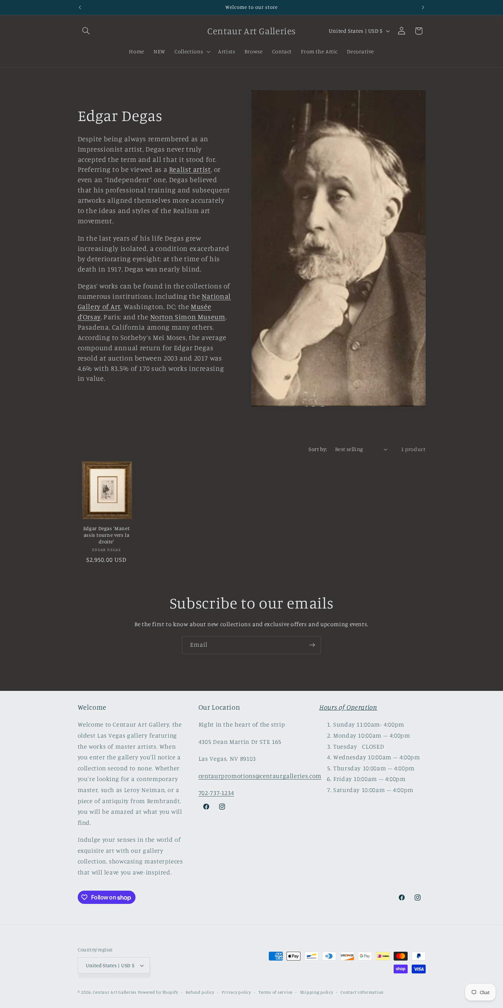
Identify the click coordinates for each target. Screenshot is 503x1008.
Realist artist (190, 169)
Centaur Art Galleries (114, 992)
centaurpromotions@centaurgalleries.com (259, 776)
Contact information (362, 992)
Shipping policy (316, 992)
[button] (86, 30)
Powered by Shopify (158, 992)
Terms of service (275, 992)
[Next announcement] (423, 7)
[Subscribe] (312, 645)
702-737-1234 (216, 792)
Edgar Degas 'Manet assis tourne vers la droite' (106, 534)
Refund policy (200, 992)
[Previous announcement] (80, 7)
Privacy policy (236, 992)
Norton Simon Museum (187, 316)
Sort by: (318, 449)
